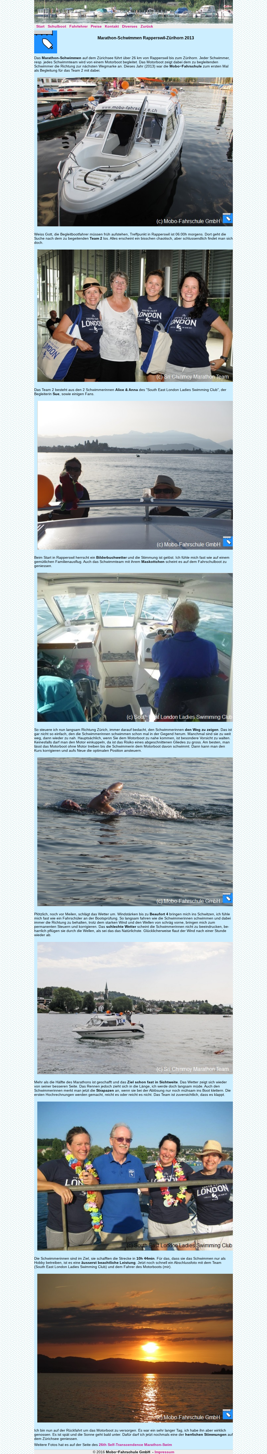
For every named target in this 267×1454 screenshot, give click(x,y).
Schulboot (57, 26)
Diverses (129, 26)
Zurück (147, 26)
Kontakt (112, 26)
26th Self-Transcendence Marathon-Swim (135, 1445)
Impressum (164, 1452)
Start (40, 26)
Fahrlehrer (78, 26)
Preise (96, 26)
